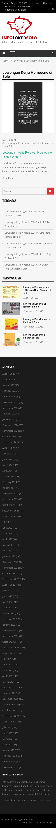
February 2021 (9, 687)
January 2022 (8, 624)
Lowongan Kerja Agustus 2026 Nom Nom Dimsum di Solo (26, 213)
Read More (8, 178)
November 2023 (10, 499)
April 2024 (7, 470)
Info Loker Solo (32, 143)
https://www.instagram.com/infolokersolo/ (53, 9)
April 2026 (7, 379)
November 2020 (10, 704)
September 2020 (10, 716)
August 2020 (8, 721)
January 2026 (8, 396)
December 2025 (10, 402)
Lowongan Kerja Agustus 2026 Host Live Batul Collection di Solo (28, 245)
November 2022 (10, 567)
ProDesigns (48, 822)
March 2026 (8, 385)
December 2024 (10, 425)
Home (36, 3)
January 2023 (8, 556)
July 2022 (6, 590)
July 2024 (6, 453)
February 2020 (9, 755)
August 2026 (8, 373)
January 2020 (8, 761)
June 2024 (7, 459)
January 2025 (8, 419)
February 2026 (9, 390)
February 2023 (9, 550)
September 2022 (10, 579)
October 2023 (9, 504)
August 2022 (8, 584)
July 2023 (6, 521)
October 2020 (9, 710)
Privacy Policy (25, 6)
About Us (47, 3)
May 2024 (7, 465)
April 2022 (7, 607)
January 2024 (8, 487)
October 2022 (9, 573)
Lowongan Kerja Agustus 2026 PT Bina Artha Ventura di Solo (27, 234)
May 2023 (7, 533)
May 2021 (7, 670)
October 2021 (9, 641)
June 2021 (7, 664)
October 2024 (9, 436)
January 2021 (8, 693)
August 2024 (8, 447)
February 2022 (9, 619)
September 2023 (10, 510)
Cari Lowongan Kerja (12, 143)
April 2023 (7, 539)
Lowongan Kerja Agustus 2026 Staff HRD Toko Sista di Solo (28, 224)
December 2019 (10, 767)
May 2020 (7, 738)
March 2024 (8, 476)
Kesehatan (47, 143)
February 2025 (9, 413)
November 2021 (10, 636)
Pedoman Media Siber (15, 9)
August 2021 (8, 653)
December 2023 (10, 493)
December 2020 (10, 698)
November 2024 (10, 430)
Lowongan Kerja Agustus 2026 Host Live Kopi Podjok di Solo (28, 256)
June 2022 (7, 596)
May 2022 (7, 601)
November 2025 (10, 408)
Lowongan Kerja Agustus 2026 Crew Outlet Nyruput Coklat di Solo (26, 266)
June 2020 (7, 733)
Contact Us (9, 6)
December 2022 (10, 561)
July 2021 (6, 659)
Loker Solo (7, 146)
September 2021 (10, 647)
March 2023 (8, 544)
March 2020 (8, 750)
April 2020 (7, 744)
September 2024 (10, 442)
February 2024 (9, 482)
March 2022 (8, 613)
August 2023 (8, 516)
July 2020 (6, 727)
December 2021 (10, 630)
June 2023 (7, 527)
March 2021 (8, 681)
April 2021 (7, 676)
